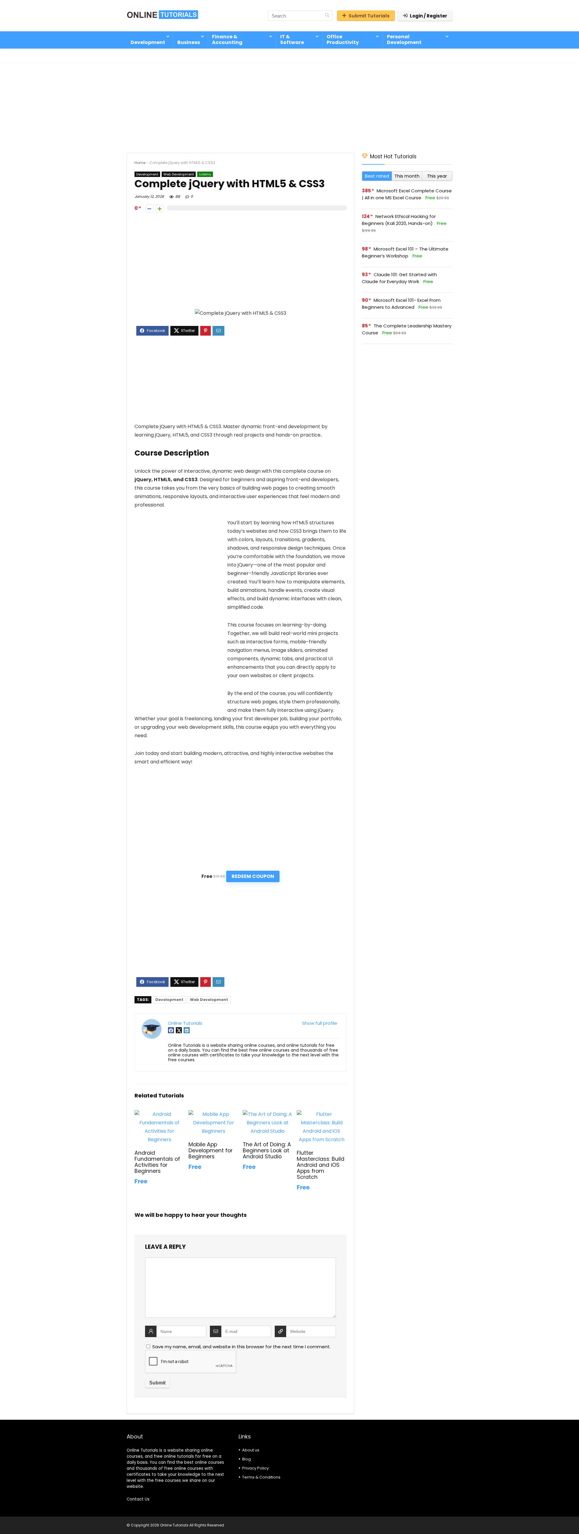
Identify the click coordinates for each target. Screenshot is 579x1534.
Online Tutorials (185, 1023)
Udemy (205, 174)
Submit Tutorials (369, 16)
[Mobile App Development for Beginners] (213, 1114)
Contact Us (138, 1499)
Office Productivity (343, 39)
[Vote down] (149, 208)
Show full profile (319, 1023)
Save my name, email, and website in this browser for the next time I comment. (241, 1346)
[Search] (327, 16)
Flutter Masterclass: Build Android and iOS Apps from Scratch (320, 1165)
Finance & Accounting (227, 39)
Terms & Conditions (261, 1477)
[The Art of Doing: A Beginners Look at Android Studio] (268, 1114)
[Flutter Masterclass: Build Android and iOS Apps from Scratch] (321, 1114)
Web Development (178, 174)
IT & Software (292, 39)
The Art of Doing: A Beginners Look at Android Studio (267, 1150)
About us (250, 1450)
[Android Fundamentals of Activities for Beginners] (159, 1114)
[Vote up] (160, 208)
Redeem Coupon (253, 876)
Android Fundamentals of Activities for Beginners (157, 1162)
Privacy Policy (255, 1468)
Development (148, 42)
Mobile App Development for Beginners (210, 1150)
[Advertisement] (289, 97)
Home (139, 162)
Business (188, 42)
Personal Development (404, 39)
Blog (246, 1459)
